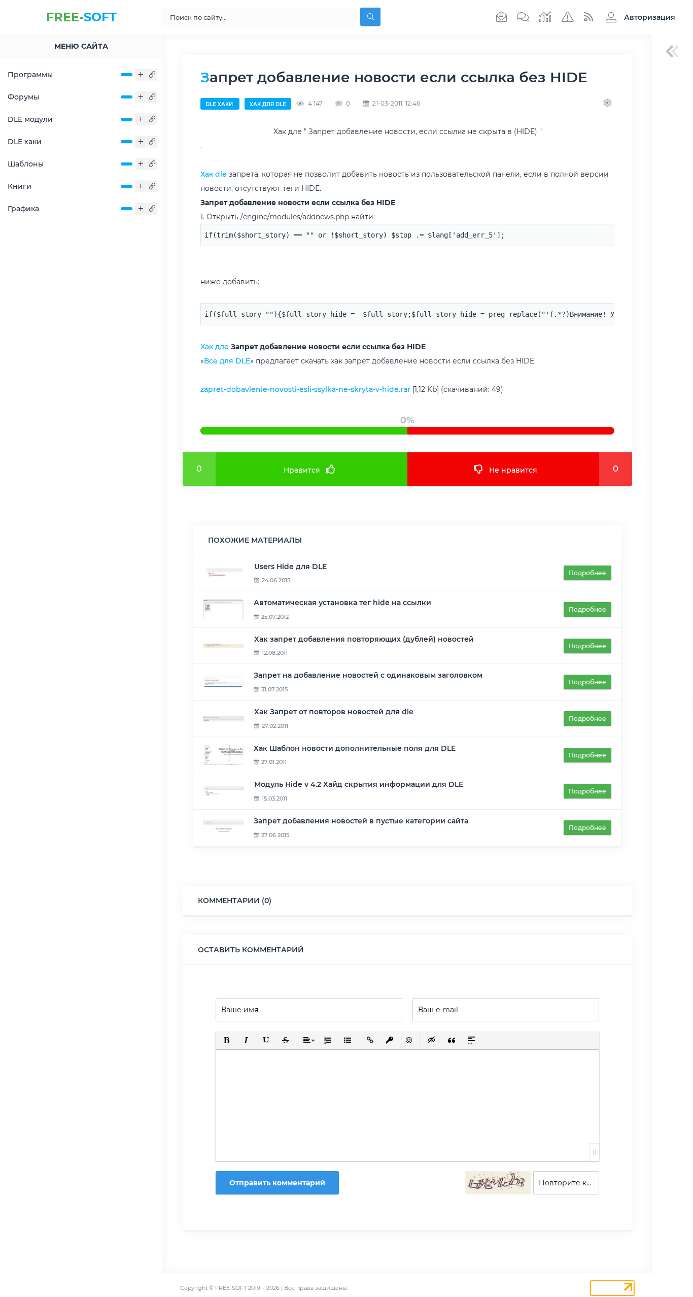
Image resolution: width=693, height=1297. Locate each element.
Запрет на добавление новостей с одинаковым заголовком (368, 675)
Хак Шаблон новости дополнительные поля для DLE (355, 748)
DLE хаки (25, 141)
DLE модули (30, 119)
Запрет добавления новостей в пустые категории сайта (361, 820)
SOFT (81, 17)
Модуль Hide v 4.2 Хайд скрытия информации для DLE (358, 784)
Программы (30, 74)
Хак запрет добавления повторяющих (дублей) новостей (364, 639)
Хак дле (214, 346)
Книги (19, 186)
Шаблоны (26, 164)
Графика (23, 208)
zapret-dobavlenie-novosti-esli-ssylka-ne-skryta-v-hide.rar (305, 389)
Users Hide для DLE (290, 566)
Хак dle (213, 174)
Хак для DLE (268, 104)
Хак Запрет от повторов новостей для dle (333, 711)
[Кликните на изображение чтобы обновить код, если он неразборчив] (498, 1182)
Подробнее (587, 573)
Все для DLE (227, 360)
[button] (638, 17)
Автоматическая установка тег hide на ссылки (342, 602)
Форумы (23, 97)
